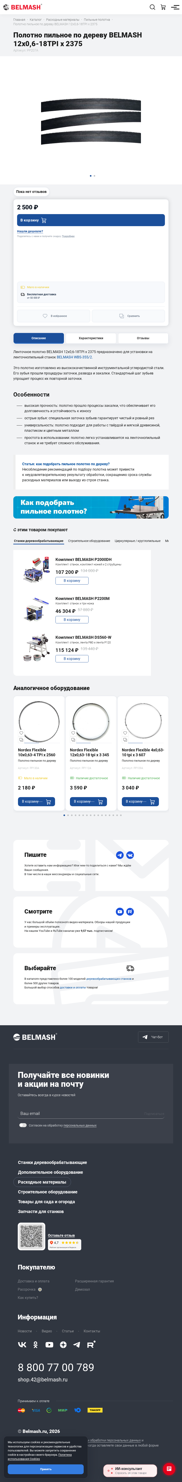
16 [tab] (121, 818)
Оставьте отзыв (61, 1236)
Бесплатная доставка (41, 294)
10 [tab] (98, 818)
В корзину (72, 581)
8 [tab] (90, 818)
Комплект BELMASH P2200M (82, 598)
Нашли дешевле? (30, 231)
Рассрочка (27, 1289)
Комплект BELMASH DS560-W (83, 637)
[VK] (130, 855)
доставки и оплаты (73, 987)
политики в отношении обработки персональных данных (98, 1440)
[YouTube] (120, 912)
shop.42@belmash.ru (42, 1380)
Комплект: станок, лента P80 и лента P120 (83, 642)
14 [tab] (113, 818)
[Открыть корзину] (163, 7)
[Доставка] (130, 968)
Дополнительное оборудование (50, 1172)
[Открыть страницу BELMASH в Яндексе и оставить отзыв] (31, 1236)
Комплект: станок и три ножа (74, 603)
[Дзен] (63, 1345)
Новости (25, 1331)
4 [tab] (75, 818)
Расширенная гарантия (94, 1281)
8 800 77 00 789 (56, 1367)
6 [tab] (83, 818)
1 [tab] (64, 818)
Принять (45, 1469)
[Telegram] (120, 855)
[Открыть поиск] (152, 7)
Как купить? (28, 1298)
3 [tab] (71, 818)
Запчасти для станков (41, 1211)
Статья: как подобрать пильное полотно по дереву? (66, 464)
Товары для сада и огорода (46, 1201)
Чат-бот (157, 1037)
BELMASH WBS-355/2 (74, 357)
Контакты (92, 1331)
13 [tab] (109, 818)
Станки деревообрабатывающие (52, 1162)
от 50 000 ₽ (33, 297)
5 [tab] (79, 818)
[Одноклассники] (35, 1345)
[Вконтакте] (22, 1345)
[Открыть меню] (174, 7)
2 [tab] (68, 818)
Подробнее (68, 236)
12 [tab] (105, 818)
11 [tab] (102, 818)
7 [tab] (87, 818)
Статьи (68, 1331)
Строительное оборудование (47, 1192)
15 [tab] (117, 818)
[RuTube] (130, 912)
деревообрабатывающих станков (108, 978)
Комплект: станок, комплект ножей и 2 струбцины (88, 564)
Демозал (82, 1289)
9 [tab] (94, 818)
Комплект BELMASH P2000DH (83, 559)
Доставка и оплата (33, 1281)
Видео (47, 1331)
